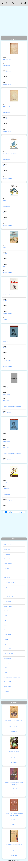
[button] (2, 3)
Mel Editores (6, 354)
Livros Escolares (7, 658)
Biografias (6, 568)
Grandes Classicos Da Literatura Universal (12, 406)
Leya (4, 260)
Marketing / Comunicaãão (9, 663)
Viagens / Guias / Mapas (9, 696)
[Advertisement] (14, 21)
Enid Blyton (14, 757)
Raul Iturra (14, 850)
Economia (6, 592)
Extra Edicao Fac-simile (8, 78)
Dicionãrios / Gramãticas (9, 582)
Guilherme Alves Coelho (14, 726)
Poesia (5, 667)
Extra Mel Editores (7, 360)
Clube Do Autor (6, 494)
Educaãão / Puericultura (9, 596)
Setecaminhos (14, 731)
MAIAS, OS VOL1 (7, 106)
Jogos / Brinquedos (8, 644)
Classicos (5, 172)
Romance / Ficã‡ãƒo (7, 178)
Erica (14, 793)
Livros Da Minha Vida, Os (8, 500)
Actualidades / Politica (9, 544)
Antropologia (7, 549)
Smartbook (14, 824)
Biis (4, 266)
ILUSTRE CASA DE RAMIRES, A (10, 153)
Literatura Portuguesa (7, 313)
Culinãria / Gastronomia (9, 577)
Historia (6, 629)
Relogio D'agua (14, 762)
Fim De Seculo (14, 855)
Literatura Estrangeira (8, 653)
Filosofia (6, 615)
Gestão (5, 625)
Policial (5, 672)
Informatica (6, 639)
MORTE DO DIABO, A (8, 294)
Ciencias (6, 573)
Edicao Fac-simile (7, 71)
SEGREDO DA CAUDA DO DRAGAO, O (14, 720)
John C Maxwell (14, 819)
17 (19, 512)
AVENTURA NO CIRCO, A (14, 751)
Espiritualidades (7, 601)
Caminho (5, 307)
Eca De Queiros (6, 65)
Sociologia (6, 691)
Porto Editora (6, 165)
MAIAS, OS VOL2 (7, 59)
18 (21, 512)
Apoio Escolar (7, 554)
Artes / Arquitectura (8, 558)
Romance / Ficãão (8, 681)
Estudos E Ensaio (8, 606)
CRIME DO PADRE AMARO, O (10, 435)
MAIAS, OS (5, 200)
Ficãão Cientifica (7, 611)
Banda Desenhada (8, 563)
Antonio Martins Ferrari (14, 788)
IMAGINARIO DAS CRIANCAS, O (14, 844)
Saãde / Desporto (7, 686)
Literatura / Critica (7, 84)
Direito (5, 587)
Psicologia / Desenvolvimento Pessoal (12, 677)
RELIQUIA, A (6, 341)
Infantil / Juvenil (7, 634)
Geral (5, 620)
